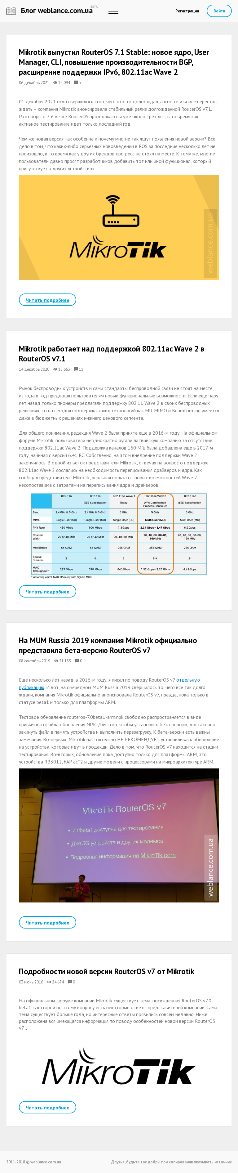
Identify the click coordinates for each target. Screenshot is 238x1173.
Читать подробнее (47, 300)
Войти (219, 11)
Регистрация (187, 11)
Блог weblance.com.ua (56, 10)
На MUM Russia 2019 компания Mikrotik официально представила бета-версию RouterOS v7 (108, 645)
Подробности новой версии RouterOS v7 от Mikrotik (106, 971)
